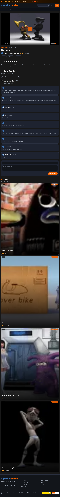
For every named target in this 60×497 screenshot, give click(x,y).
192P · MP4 (16, 76)
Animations (18, 9)
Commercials (25, 9)
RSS (40, 493)
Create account (44, 480)
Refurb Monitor (11, 485)
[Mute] (49, 43)
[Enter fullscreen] (57, 43)
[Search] (48, 5)
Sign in (52, 5)
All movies (23, 480)
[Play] (30, 29)
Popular (11, 9)
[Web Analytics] (55, 493)
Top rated (23, 486)
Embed (19, 56)
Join (57, 5)
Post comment (52, 173)
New (6, 9)
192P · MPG (6, 76)
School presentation (46, 9)
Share (11, 56)
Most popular (24, 484)
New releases (24, 482)
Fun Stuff (38, 9)
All (2, 9)
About (42, 484)
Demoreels (32, 9)
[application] (30, 29)
